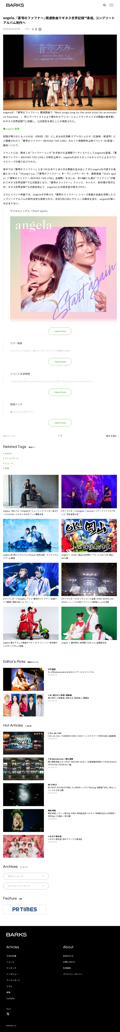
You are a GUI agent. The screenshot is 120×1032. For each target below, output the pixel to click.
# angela (7, 453)
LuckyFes (10, 998)
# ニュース (8, 463)
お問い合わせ (69, 962)
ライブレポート (13, 980)
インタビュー (12, 974)
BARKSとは (68, 955)
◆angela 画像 (11, 128)
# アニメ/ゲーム (11, 458)
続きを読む (111, 435)
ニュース (10, 962)
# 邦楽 (6, 468)
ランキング (11, 968)
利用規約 (67, 968)
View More (60, 331)
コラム (9, 986)
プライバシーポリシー (73, 974)
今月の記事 (11, 955)
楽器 (8, 992)
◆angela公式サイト (21, 411)
